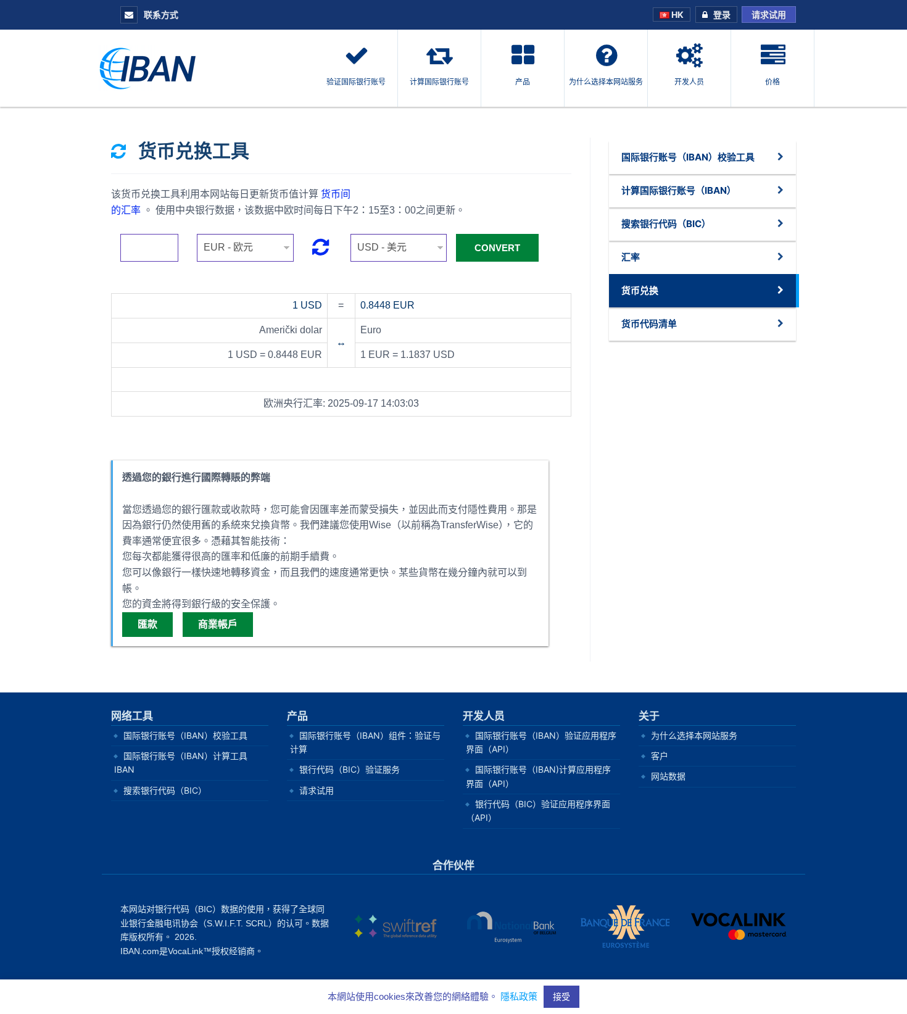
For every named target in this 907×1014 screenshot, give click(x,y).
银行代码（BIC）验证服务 (349, 769)
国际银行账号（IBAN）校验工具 (185, 735)
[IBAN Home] (151, 67)
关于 (649, 716)
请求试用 (769, 14)
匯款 (147, 624)
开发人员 (484, 716)
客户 (659, 755)
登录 (722, 14)
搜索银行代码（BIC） (165, 790)
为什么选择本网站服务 (694, 735)
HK (676, 14)
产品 (297, 716)
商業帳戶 (218, 624)
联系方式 (160, 14)
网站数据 (668, 776)
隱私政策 (518, 996)
